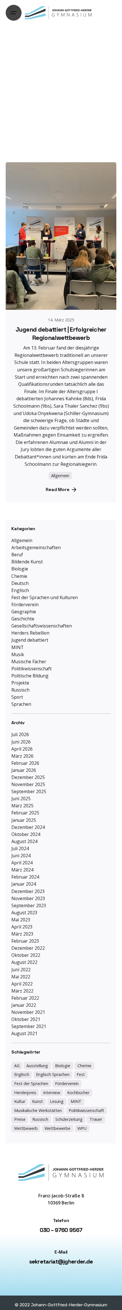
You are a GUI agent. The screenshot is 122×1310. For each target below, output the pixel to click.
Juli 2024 (20, 848)
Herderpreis (25, 1092)
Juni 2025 (21, 798)
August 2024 (24, 841)
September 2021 (28, 1026)
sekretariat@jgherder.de (61, 1261)
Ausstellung (37, 1065)
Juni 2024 (21, 855)
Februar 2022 (25, 998)
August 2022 (24, 962)
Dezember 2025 (28, 777)
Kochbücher (78, 1092)
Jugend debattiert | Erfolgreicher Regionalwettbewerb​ (61, 333)
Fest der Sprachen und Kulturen (44, 597)
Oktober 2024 (25, 834)
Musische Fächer (28, 661)
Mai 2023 (20, 920)
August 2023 (24, 912)
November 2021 (28, 1012)
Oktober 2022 (25, 955)
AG (17, 1065)
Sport (17, 697)
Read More (58, 489)
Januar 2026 (23, 770)
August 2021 (24, 1033)
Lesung (57, 1101)
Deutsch (20, 583)
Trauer (96, 1119)
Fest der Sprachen (31, 1083)
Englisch (20, 590)
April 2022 (22, 984)
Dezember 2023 (28, 891)
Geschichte (22, 619)
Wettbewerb (26, 1128)
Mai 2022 (20, 977)
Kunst (37, 1101)
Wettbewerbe (57, 1128)
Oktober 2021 (25, 1019)
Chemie (19, 576)
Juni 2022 (21, 969)
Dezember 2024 (28, 827)
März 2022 (22, 991)
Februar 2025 (25, 813)
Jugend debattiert (29, 640)
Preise (20, 1119)
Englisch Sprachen (53, 1074)
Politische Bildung (30, 676)
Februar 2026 (25, 763)
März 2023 (22, 934)
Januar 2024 (23, 884)
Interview (51, 1092)
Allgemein (21, 540)
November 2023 (28, 898)
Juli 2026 (20, 734)
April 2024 (22, 863)
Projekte (20, 683)
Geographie (23, 611)
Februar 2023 (25, 941)
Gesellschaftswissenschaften (41, 626)
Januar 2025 (23, 820)
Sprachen (21, 704)
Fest (81, 1074)
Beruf (17, 554)
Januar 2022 (23, 1005)
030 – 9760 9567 (61, 1230)
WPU (82, 1128)
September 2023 (28, 905)
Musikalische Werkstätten (38, 1110)
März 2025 (22, 806)
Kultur (19, 1101)
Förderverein (25, 604)
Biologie (19, 569)
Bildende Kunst (27, 562)
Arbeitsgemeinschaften (36, 547)
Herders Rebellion (30, 633)
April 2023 (22, 927)
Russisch (20, 690)
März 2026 (22, 756)
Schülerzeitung (69, 1119)
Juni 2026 (21, 742)
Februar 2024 (25, 877)
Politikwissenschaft (31, 668)
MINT (17, 647)
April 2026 (22, 749)
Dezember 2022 (28, 948)
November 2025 (28, 784)
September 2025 (28, 791)
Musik (17, 654)
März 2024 (22, 870)
